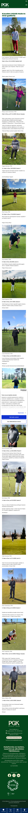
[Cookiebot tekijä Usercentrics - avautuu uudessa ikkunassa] (20, 390)
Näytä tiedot (21, 412)
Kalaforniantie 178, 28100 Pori (14, 731)
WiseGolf (24, 801)
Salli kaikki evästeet (14, 417)
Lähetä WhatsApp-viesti (15, 737)
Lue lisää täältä (14, 765)
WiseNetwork (16, 802)
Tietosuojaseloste (14, 805)
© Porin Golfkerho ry (6, 801)
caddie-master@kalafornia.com (14, 733)
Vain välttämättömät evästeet (14, 421)
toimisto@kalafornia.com (16, 740)
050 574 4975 (14, 734)
